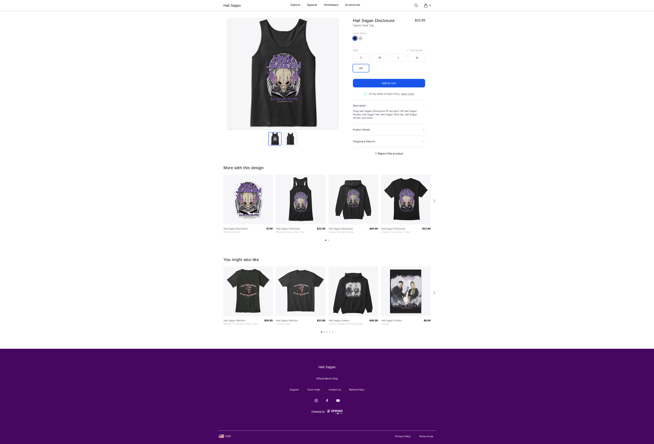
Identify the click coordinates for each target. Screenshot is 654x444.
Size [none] (355, 50)
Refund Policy (356, 389)
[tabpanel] (283, 74)
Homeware (331, 5)
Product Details (361, 129)
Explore (295, 5)
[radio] (361, 58)
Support (294, 389)
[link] (248, 199)
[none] (414, 50)
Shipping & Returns (364, 141)
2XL (361, 68)
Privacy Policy (403, 436)
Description (359, 105)
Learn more (407, 93)
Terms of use (426, 436)
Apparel (312, 5)
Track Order (313, 389)
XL (417, 57)
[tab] (275, 138)
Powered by (318, 411)
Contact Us (335, 389)
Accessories (352, 5)
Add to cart (389, 83)
